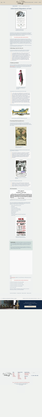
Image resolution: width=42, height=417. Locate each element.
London (19, 374)
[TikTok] (34, 375)
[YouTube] (35, 375)
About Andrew (27, 374)
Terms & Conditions (16, 382)
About (13, 374)
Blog (1, 2)
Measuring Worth (12, 277)
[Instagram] (32, 375)
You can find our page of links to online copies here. (21, 37)
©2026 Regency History (27, 382)
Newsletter (14, 376)
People (19, 376)
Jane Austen (19, 378)
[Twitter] (33, 375)
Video (25, 378)
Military (19, 375)
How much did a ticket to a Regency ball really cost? (21, 280)
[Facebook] (31, 375)
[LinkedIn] (36, 375)
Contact (40, 2)
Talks (4, 2)
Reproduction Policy (21, 382)
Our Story (36, 2)
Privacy (13, 382)
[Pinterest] (37, 375)
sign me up (30, 306)
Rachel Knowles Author (29, 2)
